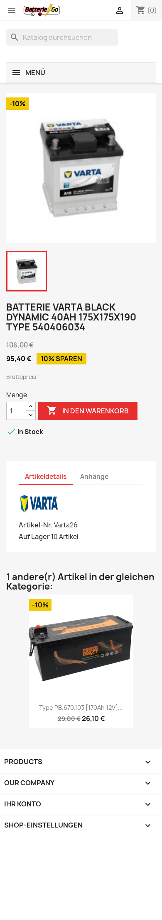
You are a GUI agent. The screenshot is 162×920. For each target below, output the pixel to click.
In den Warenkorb (88, 410)
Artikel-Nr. (36, 525)
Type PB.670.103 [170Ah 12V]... (81, 707)
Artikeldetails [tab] (45, 476)
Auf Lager (34, 536)
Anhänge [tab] (94, 476)
